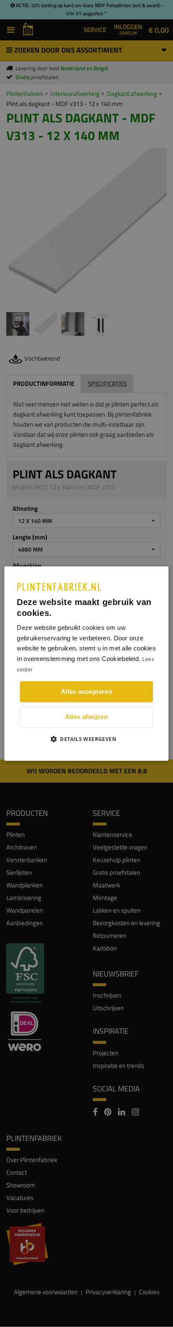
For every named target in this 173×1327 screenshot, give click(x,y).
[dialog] (86, 663)
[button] (86, 739)
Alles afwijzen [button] (86, 716)
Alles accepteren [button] (86, 691)
